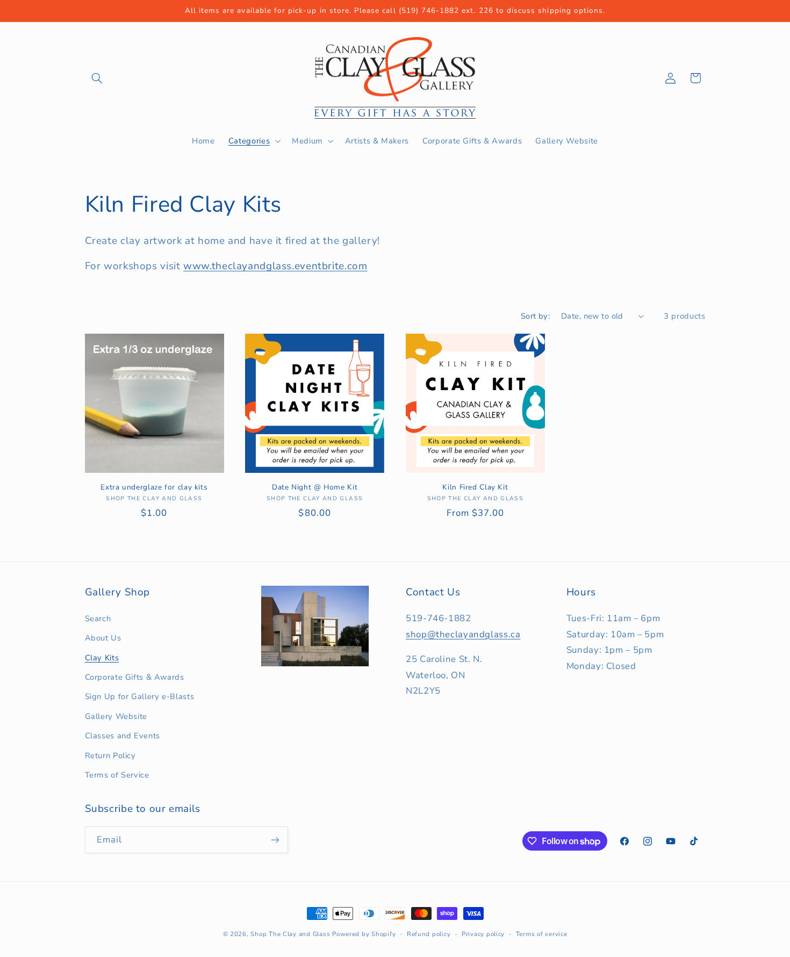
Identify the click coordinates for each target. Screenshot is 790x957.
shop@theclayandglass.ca (463, 634)
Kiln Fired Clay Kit (475, 487)
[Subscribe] (274, 839)
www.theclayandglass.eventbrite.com (275, 266)
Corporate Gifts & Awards (134, 677)
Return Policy (110, 755)
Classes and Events (122, 735)
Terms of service (542, 934)
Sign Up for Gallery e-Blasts (140, 696)
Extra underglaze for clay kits (153, 487)
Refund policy (429, 934)
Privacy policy (483, 934)
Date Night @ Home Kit (314, 487)
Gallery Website (116, 716)
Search (98, 618)
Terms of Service (117, 774)
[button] (97, 78)
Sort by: (535, 316)
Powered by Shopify (364, 934)
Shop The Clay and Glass (290, 934)
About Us (103, 637)
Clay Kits (102, 657)
